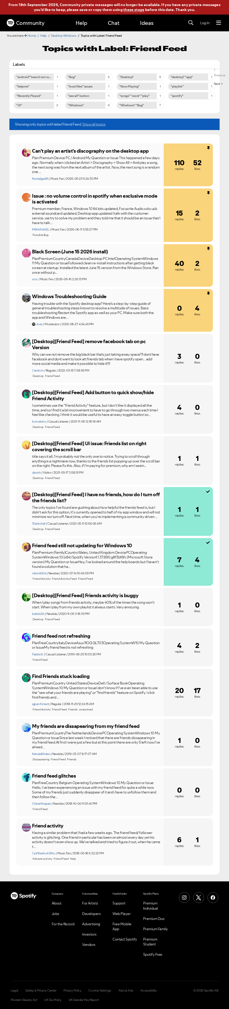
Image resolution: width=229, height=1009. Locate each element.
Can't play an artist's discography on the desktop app (90, 151)
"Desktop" (126, 77)
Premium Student (150, 942)
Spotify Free (152, 954)
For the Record (63, 923)
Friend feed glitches (54, 776)
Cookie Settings (99, 990)
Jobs (55, 913)
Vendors (88, 944)
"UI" (19, 105)
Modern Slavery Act (24, 1000)
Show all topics (94, 124)
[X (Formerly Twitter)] (198, 897)
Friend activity (48, 826)
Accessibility (148, 990)
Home (32, 35)
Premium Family (155, 928)
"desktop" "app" (182, 77)
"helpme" (22, 86)
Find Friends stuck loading (60, 676)
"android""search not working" (37, 77)
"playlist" (177, 86)
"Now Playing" (129, 86)
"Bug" (72, 77)
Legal (14, 990)
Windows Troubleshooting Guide (69, 296)
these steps (133, 9)
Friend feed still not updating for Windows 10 (82, 545)
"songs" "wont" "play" (134, 96)
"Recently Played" (28, 96)
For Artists (90, 903)
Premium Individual (150, 906)
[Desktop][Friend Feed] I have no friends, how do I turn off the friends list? (96, 497)
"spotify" (177, 96)
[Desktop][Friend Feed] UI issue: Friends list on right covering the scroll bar (89, 446)
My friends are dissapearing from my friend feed (86, 726)
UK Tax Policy (52, 1000)
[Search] (191, 23)
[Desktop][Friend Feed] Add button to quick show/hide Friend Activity (93, 395)
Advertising (91, 923)
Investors (89, 934)
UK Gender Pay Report (84, 1000)
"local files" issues (80, 86)
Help (81, 23)
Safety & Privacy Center (41, 990)
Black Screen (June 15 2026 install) (70, 251)
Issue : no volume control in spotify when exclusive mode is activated (94, 199)
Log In (204, 22)
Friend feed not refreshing (61, 636)
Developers (91, 913)
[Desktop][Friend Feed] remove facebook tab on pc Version (89, 344)
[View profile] (26, 152)
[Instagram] (184, 897)
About (56, 903)
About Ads (126, 990)
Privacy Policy (72, 990)
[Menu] (218, 23)
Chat (113, 23)
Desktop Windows (63, 35)
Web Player (121, 913)
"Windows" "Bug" (131, 105)
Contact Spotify (124, 939)
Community (30, 23)
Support (118, 903)
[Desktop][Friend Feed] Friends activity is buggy (85, 595)
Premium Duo (154, 918)
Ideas (146, 23)
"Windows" (76, 105)
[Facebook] (213, 897)
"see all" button (78, 96)
